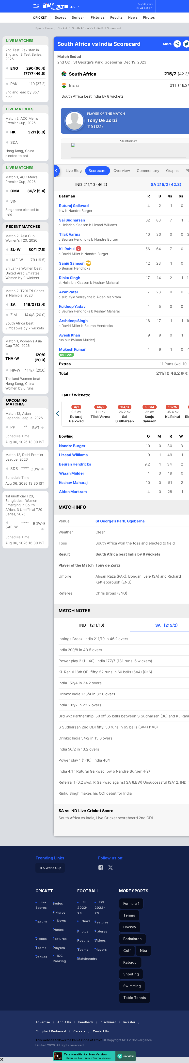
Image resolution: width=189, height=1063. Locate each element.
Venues (41, 957)
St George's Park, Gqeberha (120, 521)
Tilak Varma (69, 234)
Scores (60, 17)
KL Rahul (69, 248)
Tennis (129, 915)
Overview (121, 170)
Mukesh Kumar (72, 349)
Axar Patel (68, 292)
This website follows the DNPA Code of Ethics (69, 1040)
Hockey (129, 927)
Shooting (131, 974)
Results (116, 17)
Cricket (40, 17)
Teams (41, 948)
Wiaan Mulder (71, 473)
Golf (127, 950)
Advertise (42, 1022)
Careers (79, 1031)
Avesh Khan (69, 335)
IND (91, 184)
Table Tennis (134, 998)
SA (166, 184)
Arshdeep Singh (73, 320)
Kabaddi (130, 962)
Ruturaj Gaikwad (74, 205)
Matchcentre (84, 958)
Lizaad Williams (73, 455)
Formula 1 (131, 903)
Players (59, 948)
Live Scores (41, 904)
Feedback (85, 1022)
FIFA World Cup (50, 868)
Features (59, 939)
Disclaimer (108, 1022)
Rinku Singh (69, 277)
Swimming (132, 986)
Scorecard (98, 170)
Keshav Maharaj (73, 482)
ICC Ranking (59, 958)
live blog (74, 170)
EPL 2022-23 (99, 907)
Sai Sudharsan (72, 220)
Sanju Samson (75, 263)
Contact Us (101, 1031)
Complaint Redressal (50, 1031)
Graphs (172, 170)
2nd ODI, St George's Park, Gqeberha (89, 62)
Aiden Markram (73, 491)
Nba (143, 950)
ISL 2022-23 (82, 907)
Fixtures (98, 17)
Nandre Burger (72, 445)
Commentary (148, 170)
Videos (41, 939)
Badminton (132, 939)
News (133, 17)
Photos (149, 17)
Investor (129, 1022)
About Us (64, 1022)
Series (77, 17)
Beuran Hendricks (75, 464)
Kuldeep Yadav (72, 306)
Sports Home (44, 28)
